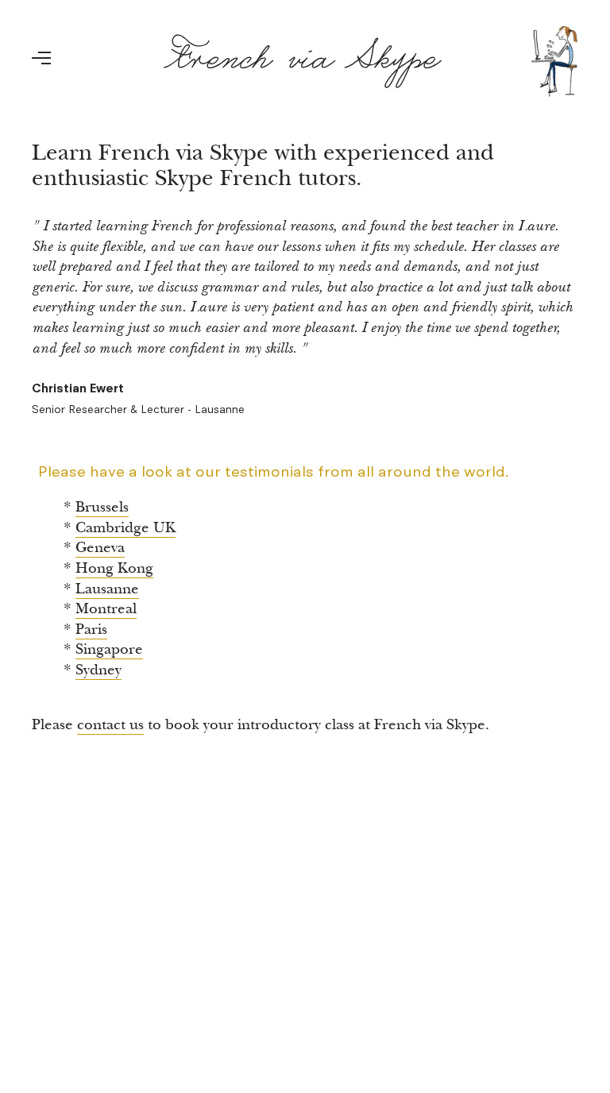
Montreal (106, 609)
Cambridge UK (125, 528)
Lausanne (107, 589)
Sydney (98, 670)
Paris (91, 629)
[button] (51, 67)
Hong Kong (114, 568)
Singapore (109, 649)
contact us (110, 725)
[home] (371, 61)
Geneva (100, 548)
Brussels (102, 507)
